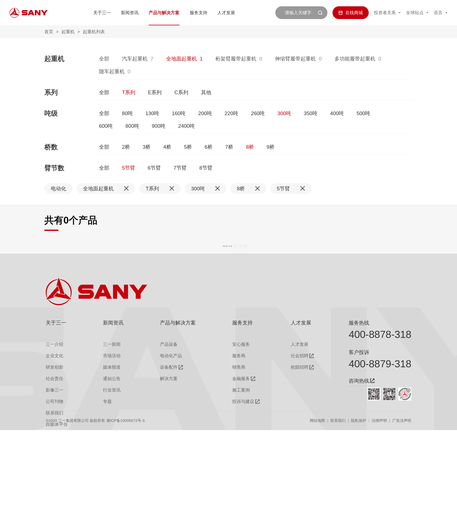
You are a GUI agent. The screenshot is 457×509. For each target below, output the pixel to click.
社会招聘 (299, 355)
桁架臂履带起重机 (235, 59)
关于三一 (102, 12)
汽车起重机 (135, 59)
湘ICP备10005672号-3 (125, 420)
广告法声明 (401, 420)
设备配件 (169, 367)
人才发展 (226, 12)
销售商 (238, 367)
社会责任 (54, 378)
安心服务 (241, 344)
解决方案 (169, 378)
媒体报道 (112, 367)
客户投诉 (359, 352)
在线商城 (354, 12)
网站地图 (317, 420)
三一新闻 (112, 344)
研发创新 (54, 367)
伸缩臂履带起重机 (295, 59)
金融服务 (241, 378)
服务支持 (198, 12)
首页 (48, 31)
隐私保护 (358, 420)
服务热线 (359, 323)
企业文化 (54, 355)
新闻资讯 (130, 12)
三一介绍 (54, 344)
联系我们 (338, 420)
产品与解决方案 (164, 12)
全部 (104, 59)
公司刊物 (54, 401)
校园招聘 (299, 367)
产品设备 (169, 344)
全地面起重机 (181, 59)
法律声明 (379, 420)
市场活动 (112, 355)
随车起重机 (112, 71)
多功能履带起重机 (354, 59)
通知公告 (112, 378)
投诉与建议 (243, 401)
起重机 (68, 31)
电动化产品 (171, 355)
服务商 (238, 355)
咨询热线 (359, 381)
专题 (107, 401)
